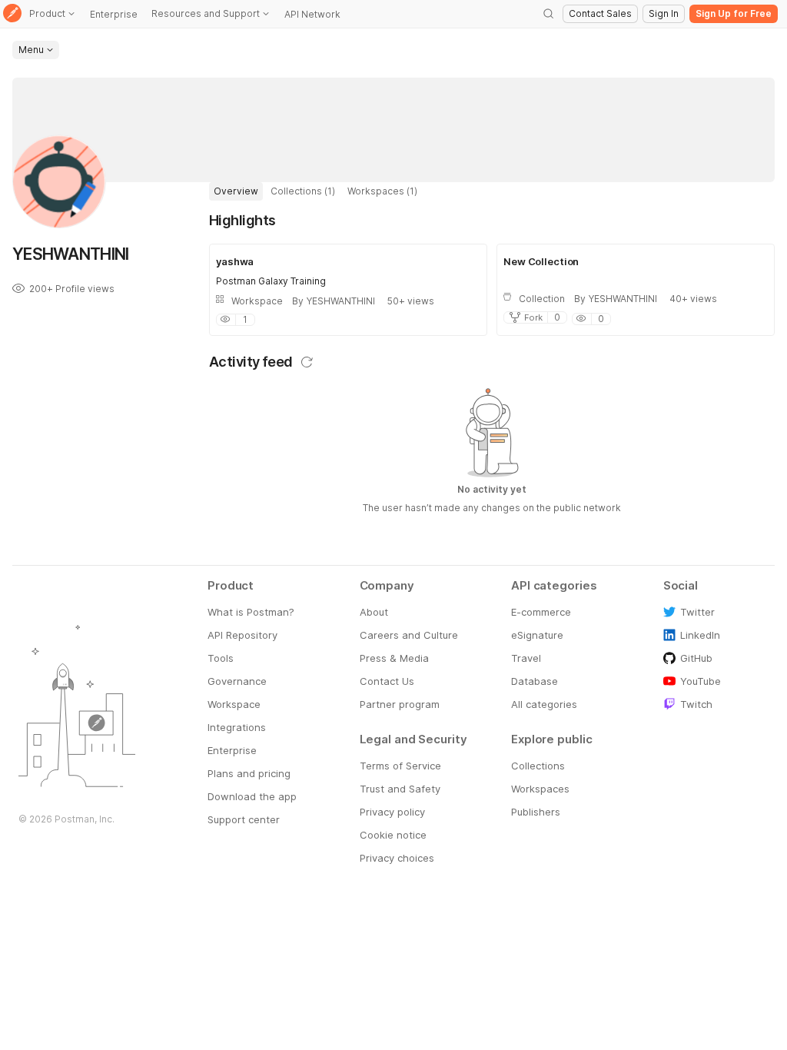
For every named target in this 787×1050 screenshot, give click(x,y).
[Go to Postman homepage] (12, 14)
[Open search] (549, 14)
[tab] (236, 191)
